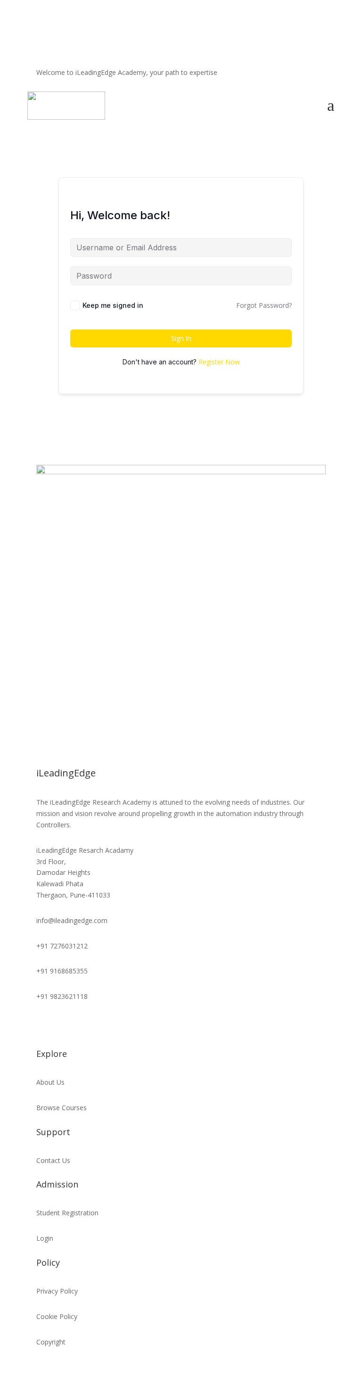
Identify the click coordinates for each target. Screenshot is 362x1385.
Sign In (181, 338)
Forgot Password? (264, 305)
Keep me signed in (112, 305)
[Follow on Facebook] (224, 79)
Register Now (219, 361)
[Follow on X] (239, 79)
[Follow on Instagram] (255, 79)
